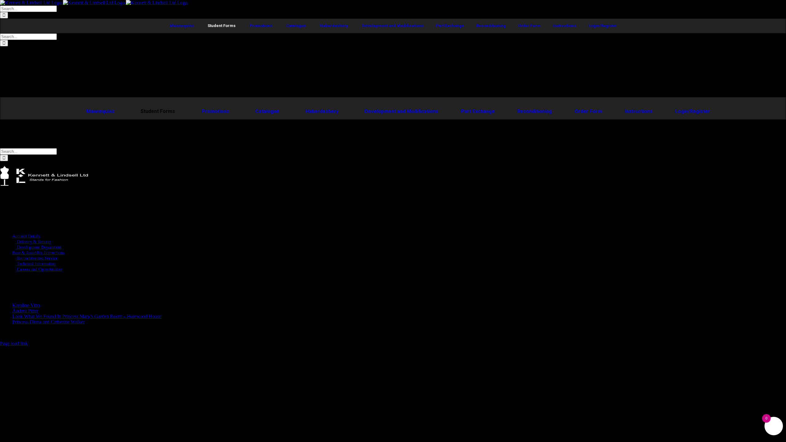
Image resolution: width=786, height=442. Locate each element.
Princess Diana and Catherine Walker (48, 321)
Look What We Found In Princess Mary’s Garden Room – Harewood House (86, 316)
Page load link (14, 343)
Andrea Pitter (25, 310)
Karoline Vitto (26, 305)
